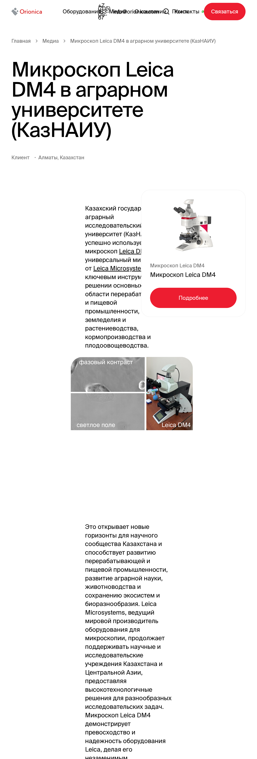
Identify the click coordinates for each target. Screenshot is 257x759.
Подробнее (193, 298)
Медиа (50, 41)
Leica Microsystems (121, 268)
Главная (21, 41)
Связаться (224, 11)
